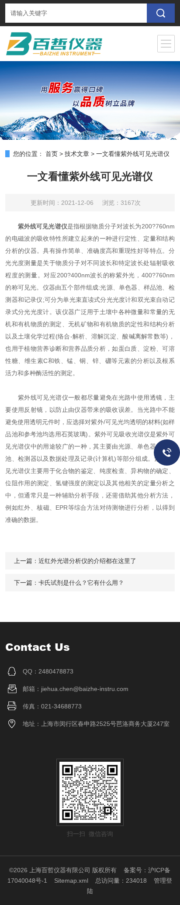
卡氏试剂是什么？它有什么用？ (81, 582)
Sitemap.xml (71, 880)
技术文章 (77, 153)
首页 (51, 153)
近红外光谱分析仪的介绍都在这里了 (87, 560)
